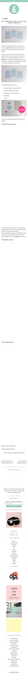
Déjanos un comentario (18, 24)
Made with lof (14, 652)
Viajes (14, 561)
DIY (9, 452)
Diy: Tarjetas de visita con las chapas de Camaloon (14, 22)
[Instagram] (19, 496)
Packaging (14, 551)
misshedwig (14, 655)
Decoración (14, 544)
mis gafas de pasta (14, 654)
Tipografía (14, 558)
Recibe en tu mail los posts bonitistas (14, 501)
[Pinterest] (16, 496)
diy (17, 452)
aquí (2, 57)
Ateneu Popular (14, 638)
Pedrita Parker (14, 662)
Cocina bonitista (14, 542)
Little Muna (14, 650)
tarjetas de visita (21, 452)
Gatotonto (14, 643)
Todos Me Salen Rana (14, 666)
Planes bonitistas (14, 554)
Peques (14, 553)
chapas (15, 452)
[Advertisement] (14, 625)
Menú (14, 1)
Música (14, 549)
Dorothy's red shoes (14, 640)
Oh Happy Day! (14, 660)
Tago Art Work (14, 664)
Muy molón (14, 657)
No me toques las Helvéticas (14, 659)
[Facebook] (14, 496)
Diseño (14, 546)
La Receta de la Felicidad (14, 648)
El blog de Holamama (14, 641)
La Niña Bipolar (14, 647)
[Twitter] (11, 496)
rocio (12, 24)
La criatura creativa (14, 645)
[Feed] (8, 496)
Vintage (14, 563)
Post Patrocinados (14, 556)
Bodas (14, 541)
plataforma (17, 236)
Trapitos (14, 560)
